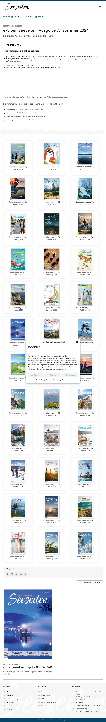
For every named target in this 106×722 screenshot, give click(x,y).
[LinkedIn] (16, 574)
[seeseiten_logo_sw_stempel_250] (17, 3)
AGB (42, 699)
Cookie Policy (40, 380)
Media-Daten (45, 695)
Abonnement (45, 692)
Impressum (66, 380)
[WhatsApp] (21, 574)
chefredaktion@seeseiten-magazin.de (89, 705)
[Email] (25, 574)
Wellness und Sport (13, 699)
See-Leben (10, 695)
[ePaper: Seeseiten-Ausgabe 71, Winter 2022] (28, 623)
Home (9, 692)
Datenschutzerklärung (53, 380)
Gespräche (10, 702)
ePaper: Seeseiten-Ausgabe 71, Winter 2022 (27, 667)
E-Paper (9, 709)
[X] (12, 574)
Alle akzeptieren (36, 375)
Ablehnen (53, 375)
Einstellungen (70, 375)
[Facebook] (7, 574)
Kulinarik (10, 706)
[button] (77, 342)
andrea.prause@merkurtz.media (87, 711)
